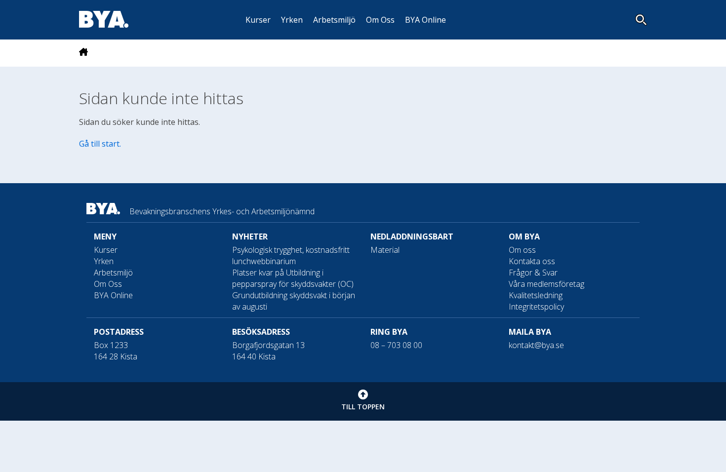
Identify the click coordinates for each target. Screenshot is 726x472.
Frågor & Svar (533, 272)
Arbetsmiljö (334, 19)
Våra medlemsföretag (546, 283)
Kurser (258, 19)
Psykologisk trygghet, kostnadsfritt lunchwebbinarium (291, 255)
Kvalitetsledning (536, 295)
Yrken (292, 19)
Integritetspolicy (536, 306)
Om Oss (380, 19)
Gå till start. (100, 143)
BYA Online (425, 19)
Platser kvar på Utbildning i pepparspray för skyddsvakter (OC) (293, 278)
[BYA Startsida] (83, 53)
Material (385, 249)
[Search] (641, 20)
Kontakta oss (532, 261)
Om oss (522, 249)
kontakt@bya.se (536, 345)
